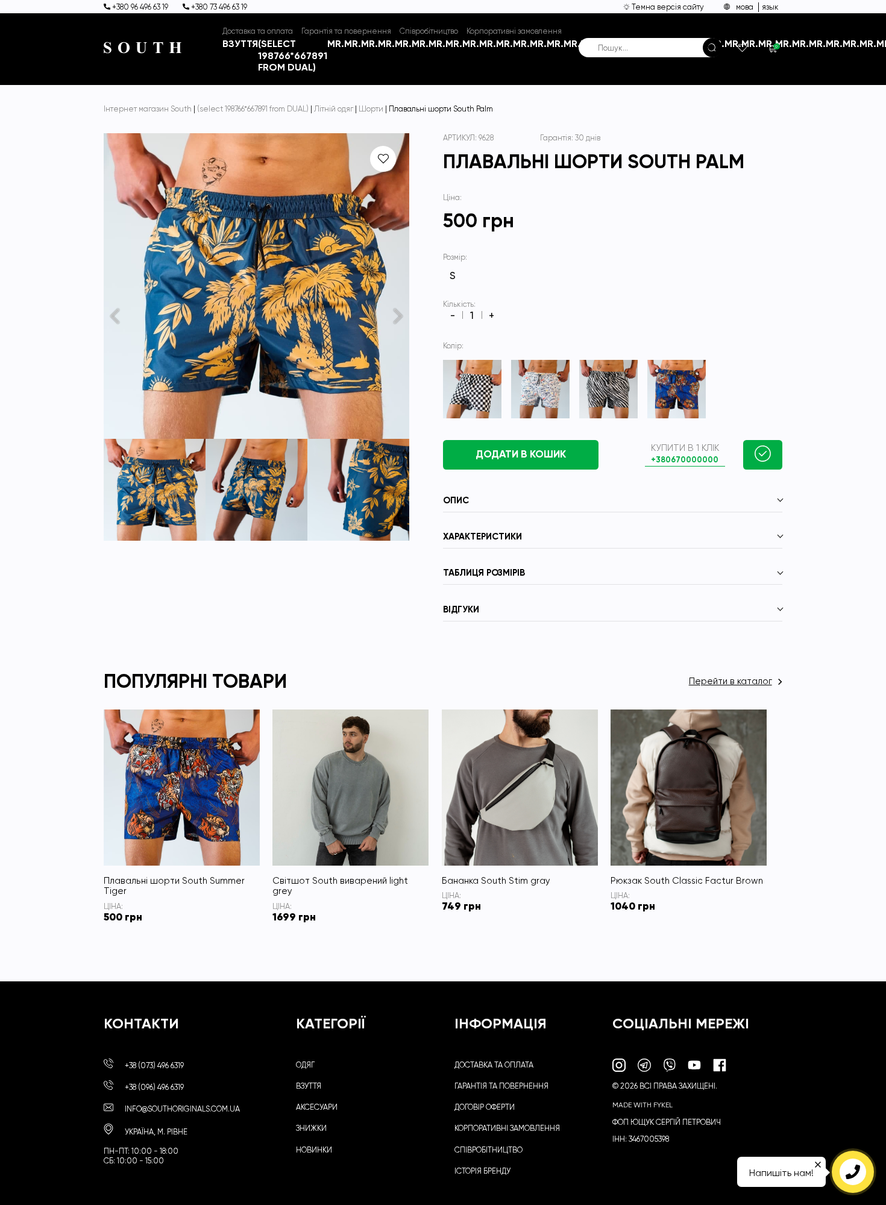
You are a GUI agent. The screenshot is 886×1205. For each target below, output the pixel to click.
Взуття (240, 43)
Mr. (335, 43)
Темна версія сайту (667, 6)
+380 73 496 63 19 (218, 6)
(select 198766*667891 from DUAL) (292, 55)
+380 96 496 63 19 (140, 6)
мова (744, 6)
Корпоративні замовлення (514, 31)
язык (770, 6)
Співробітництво (429, 31)
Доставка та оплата (257, 31)
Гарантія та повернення (346, 31)
